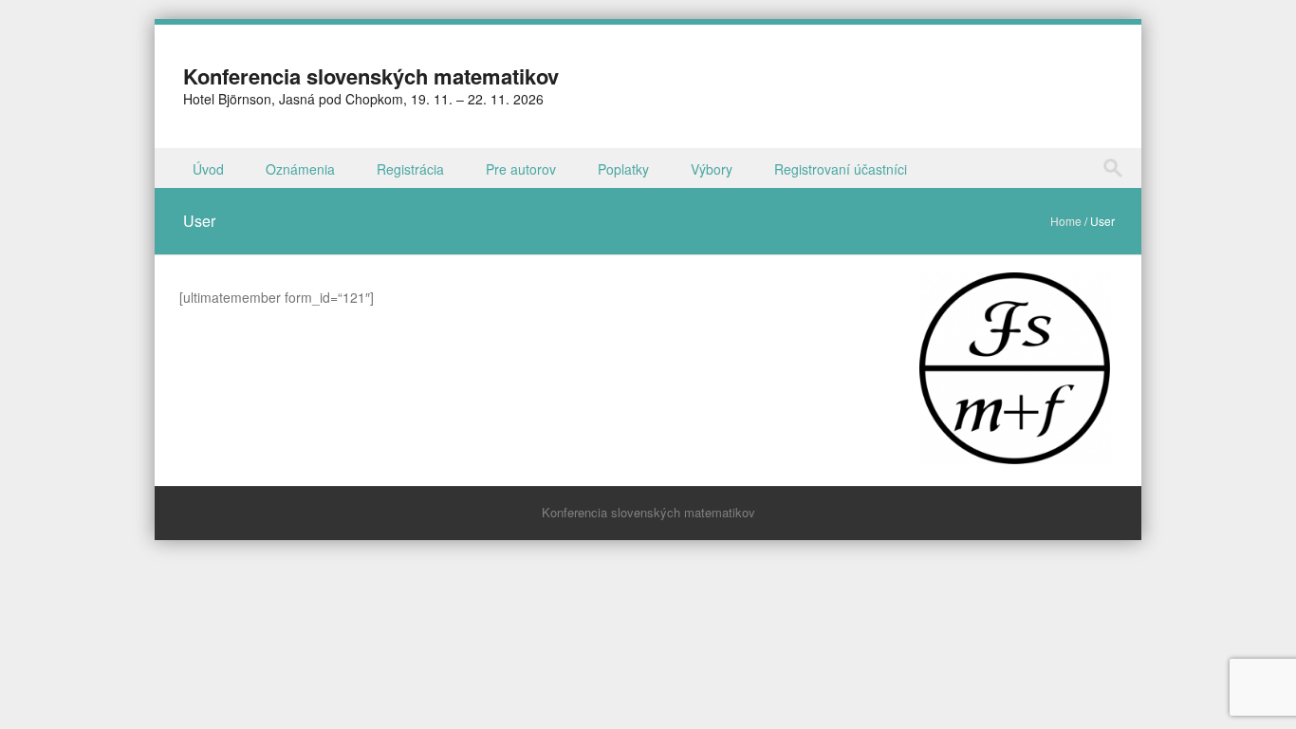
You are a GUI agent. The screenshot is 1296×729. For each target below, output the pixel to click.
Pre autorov (521, 168)
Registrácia (410, 168)
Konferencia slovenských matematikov (371, 76)
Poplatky (623, 168)
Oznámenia (300, 168)
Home (1066, 221)
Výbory (711, 168)
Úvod (208, 168)
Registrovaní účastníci (840, 168)
